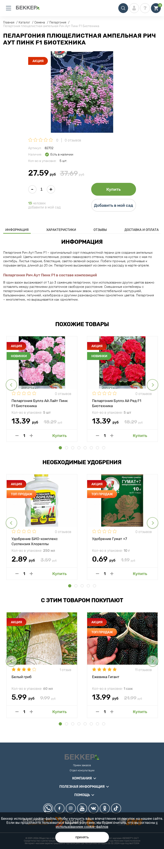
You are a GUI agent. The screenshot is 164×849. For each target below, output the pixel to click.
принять (82, 837)
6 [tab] (91, 447)
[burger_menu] (8, 8)
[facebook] (59, 808)
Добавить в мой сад (113, 205)
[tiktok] (116, 808)
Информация (17, 230)
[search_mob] (123, 8)
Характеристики (61, 230)
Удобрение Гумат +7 (109, 539)
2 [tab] (66, 447)
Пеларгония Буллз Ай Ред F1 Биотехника (116, 403)
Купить (113, 189)
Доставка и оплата (141, 230)
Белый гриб (22, 677)
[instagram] (71, 808)
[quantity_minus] (17, 435)
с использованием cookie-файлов (107, 825)
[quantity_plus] (31, 435)
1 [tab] (60, 447)
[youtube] (82, 808)
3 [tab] (72, 447)
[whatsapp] (48, 808)
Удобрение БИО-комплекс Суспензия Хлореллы (35, 541)
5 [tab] (85, 447)
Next (152, 384)
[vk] (93, 808)
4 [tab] (79, 447)
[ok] (105, 808)
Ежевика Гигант (105, 677)
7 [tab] (97, 447)
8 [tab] (103, 447)
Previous (11, 384)
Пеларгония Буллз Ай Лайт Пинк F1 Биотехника (40, 403)
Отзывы (100, 230)
